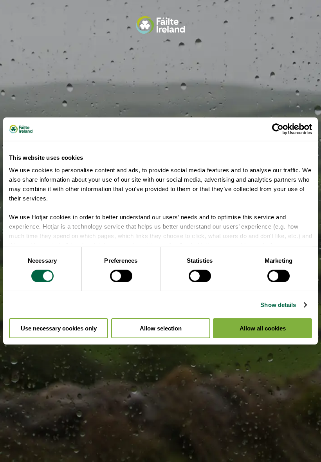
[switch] (121, 276)
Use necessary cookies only (59, 328)
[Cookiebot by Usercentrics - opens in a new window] (277, 129)
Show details (278, 304)
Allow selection (161, 328)
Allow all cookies (263, 328)
